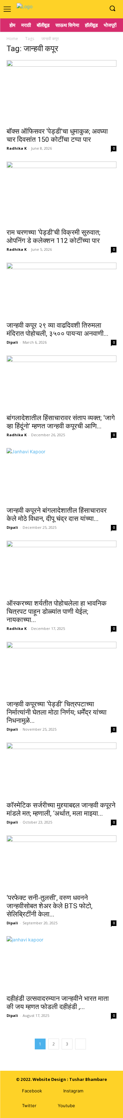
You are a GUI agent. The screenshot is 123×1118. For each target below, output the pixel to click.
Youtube (66, 1105)
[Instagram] (88, 9)
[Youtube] (98, 9)
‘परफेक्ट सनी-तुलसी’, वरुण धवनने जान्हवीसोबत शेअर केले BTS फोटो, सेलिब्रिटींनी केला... (49, 906)
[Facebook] (78, 9)
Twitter (29, 1105)
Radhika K (17, 148)
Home (12, 38)
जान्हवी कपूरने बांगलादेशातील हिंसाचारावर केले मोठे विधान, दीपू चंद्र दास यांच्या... (57, 514)
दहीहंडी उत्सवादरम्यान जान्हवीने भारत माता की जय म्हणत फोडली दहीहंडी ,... (58, 1003)
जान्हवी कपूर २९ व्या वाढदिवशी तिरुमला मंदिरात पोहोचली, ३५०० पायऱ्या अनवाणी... (58, 329)
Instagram (73, 1090)
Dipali (12, 342)
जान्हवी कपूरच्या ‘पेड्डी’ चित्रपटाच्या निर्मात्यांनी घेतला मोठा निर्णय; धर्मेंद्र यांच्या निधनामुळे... (57, 712)
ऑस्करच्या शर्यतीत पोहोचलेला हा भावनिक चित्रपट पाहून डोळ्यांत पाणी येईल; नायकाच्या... (57, 611)
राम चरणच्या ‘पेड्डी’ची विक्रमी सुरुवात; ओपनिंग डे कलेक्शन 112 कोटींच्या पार (53, 236)
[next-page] (80, 1044)
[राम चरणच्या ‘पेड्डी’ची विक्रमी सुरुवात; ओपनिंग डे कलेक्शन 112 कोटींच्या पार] (61, 192)
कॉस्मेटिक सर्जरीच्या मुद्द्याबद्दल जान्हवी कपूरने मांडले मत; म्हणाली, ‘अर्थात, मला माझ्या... (61, 809)
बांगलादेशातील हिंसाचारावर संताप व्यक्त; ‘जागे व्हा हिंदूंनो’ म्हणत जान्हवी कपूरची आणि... (61, 422)
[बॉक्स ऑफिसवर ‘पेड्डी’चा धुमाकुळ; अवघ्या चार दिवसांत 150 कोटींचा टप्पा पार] (61, 91)
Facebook (32, 1090)
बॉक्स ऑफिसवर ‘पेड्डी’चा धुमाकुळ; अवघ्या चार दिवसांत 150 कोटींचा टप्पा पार (57, 135)
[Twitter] (12, 1105)
